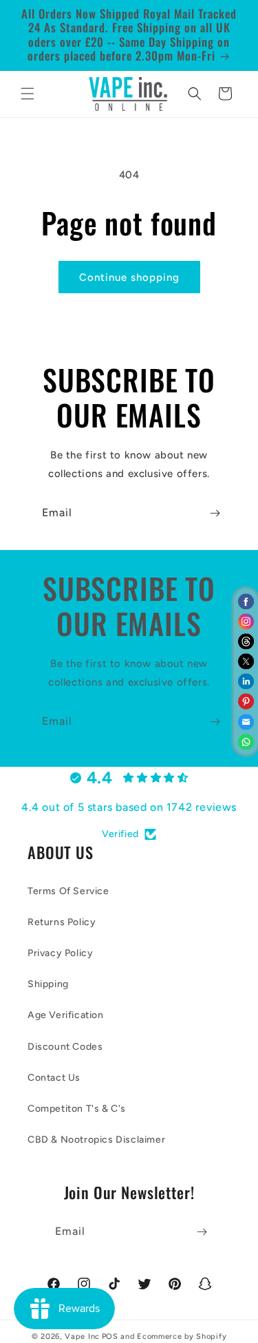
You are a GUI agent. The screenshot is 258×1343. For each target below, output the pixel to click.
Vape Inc (82, 1336)
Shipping (48, 984)
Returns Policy (62, 922)
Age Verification (66, 1015)
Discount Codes (65, 1047)
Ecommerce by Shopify (181, 1336)
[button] (27, 93)
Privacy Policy (60, 953)
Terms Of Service (68, 891)
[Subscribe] (215, 513)
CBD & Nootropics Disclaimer (96, 1139)
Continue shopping (129, 277)
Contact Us (54, 1077)
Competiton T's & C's (77, 1108)
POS (110, 1336)
